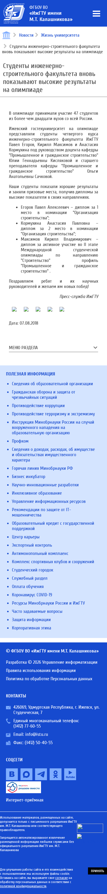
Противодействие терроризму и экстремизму (53, 414)
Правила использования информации (41, 670)
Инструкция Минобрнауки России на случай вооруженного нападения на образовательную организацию (53, 427)
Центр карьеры (26, 537)
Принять (97, 871)
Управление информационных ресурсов (49, 501)
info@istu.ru (36, 734)
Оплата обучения (28, 586)
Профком (20, 441)
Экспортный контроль (32, 545)
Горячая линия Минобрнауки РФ (42, 468)
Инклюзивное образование (37, 493)
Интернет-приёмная (24, 800)
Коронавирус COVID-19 (32, 594)
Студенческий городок (32, 570)
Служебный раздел (30, 578)
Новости (26, 35)
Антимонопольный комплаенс (40, 553)
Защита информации (31, 619)
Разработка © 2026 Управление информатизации (51, 662)
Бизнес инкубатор (28, 476)
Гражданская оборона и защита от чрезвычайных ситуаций (43, 394)
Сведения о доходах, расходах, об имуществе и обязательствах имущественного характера (53, 455)
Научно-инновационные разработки (45, 485)
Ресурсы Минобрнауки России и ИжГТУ (48, 603)
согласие (61, 878)
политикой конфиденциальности (23, 886)
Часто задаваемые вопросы (37, 611)
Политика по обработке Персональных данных (49, 678)
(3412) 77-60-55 (27, 726)
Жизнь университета (60, 35)
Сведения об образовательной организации (52, 383)
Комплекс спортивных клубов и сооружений (53, 561)
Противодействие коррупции (38, 405)
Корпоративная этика (31, 628)
